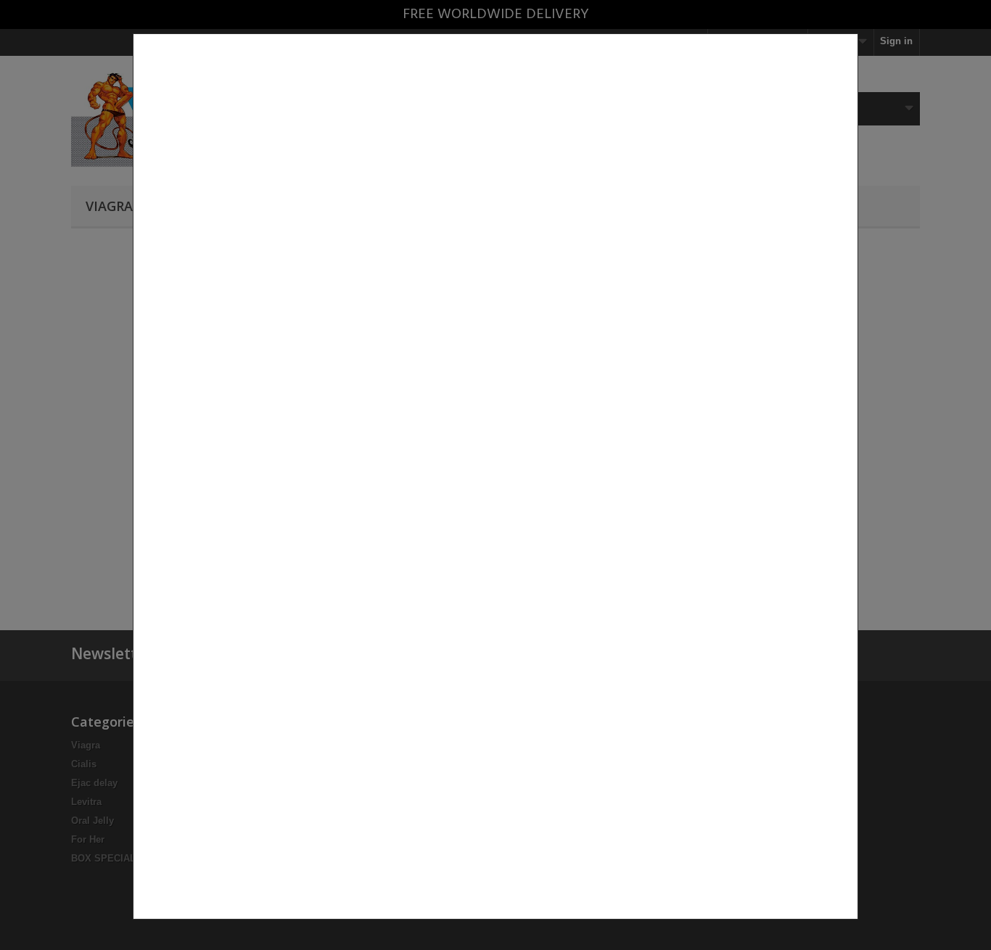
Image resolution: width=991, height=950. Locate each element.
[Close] (852, 927)
